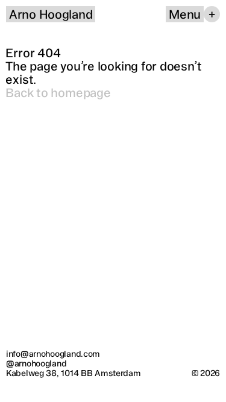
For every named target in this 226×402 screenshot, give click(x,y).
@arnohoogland (36, 363)
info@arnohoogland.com (53, 354)
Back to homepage (57, 92)
